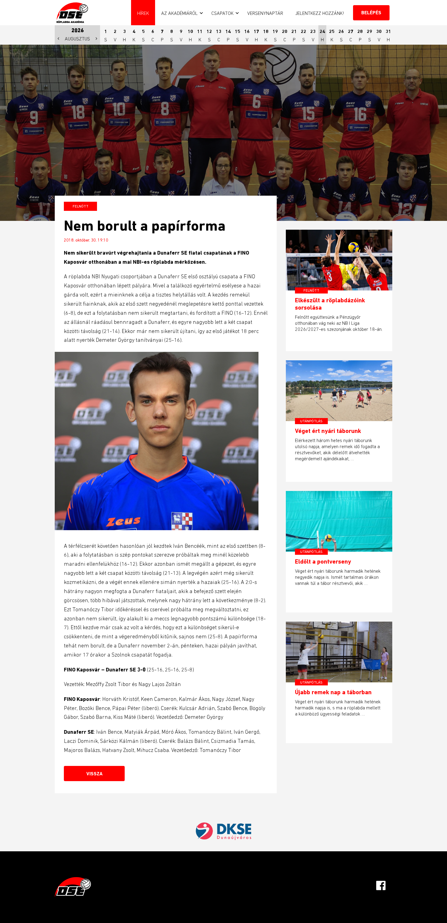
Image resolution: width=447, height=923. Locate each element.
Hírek (143, 13)
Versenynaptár (265, 13)
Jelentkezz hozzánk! (319, 13)
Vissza (94, 774)
